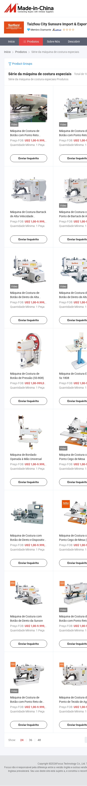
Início (11, 41)
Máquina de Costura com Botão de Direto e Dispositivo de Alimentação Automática (28, 540)
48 (39, 740)
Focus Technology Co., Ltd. (71, 763)
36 (30, 740)
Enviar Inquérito (28, 158)
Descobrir (74, 41)
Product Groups (22, 63)
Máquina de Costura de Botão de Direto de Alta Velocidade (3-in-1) (24, 297)
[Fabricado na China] (29, 8)
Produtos (33, 41)
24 (21, 740)
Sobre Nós (53, 41)
